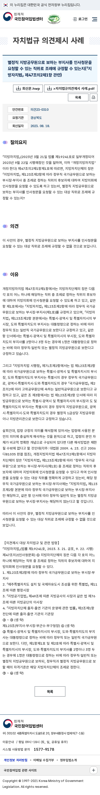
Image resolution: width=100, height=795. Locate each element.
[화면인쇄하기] (93, 97)
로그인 (83, 19)
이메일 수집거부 (43, 760)
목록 (78, 97)
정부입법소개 (68, 760)
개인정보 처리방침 (15, 760)
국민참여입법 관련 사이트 (20, 770)
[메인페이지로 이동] (23, 17)
